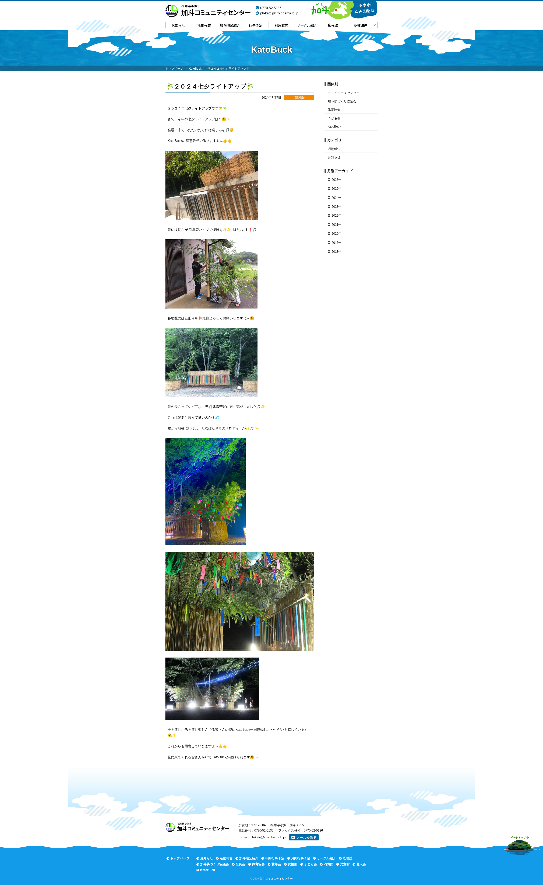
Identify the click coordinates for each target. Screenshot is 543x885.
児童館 (345, 864)
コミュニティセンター (344, 93)
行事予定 (255, 25)
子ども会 (334, 118)
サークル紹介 (307, 25)
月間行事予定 (300, 858)
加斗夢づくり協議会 (342, 101)
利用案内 (281, 25)
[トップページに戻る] (208, 7)
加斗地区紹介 (230, 25)
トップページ (179, 858)
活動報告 (204, 25)
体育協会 (334, 109)
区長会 (240, 864)
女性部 (292, 864)
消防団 (328, 864)
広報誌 (333, 25)
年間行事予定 (274, 858)
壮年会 (276, 864)
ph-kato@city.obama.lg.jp (279, 13)
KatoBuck (334, 126)
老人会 (361, 864)
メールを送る (306, 837)
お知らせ (178, 25)
